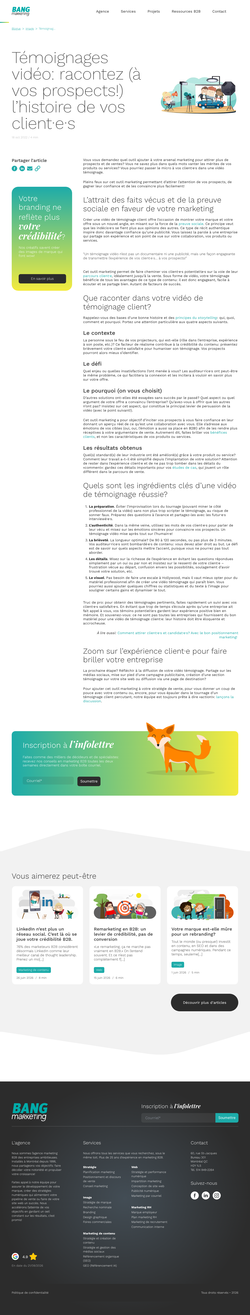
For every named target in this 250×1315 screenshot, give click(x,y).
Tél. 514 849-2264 (202, 1170)
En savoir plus (42, 278)
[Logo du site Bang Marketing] (21, 11)
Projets (154, 11)
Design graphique (95, 1217)
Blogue (16, 28)
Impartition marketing (146, 1181)
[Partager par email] (30, 168)
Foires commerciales (97, 1222)
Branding (89, 1212)
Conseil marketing (95, 1186)
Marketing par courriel (146, 1195)
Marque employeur (144, 1212)
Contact (219, 11)
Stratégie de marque (97, 1202)
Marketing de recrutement (149, 1222)
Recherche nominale (97, 1207)
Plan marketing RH (144, 1217)
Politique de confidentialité (30, 1292)
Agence (102, 11)
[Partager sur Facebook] (14, 168)
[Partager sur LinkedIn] (22, 168)
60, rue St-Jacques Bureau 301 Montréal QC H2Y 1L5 (204, 1159)
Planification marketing (99, 1172)
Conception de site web (147, 1186)
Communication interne (147, 1227)
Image (30, 28)
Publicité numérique (145, 1191)
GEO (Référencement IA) (100, 1265)
